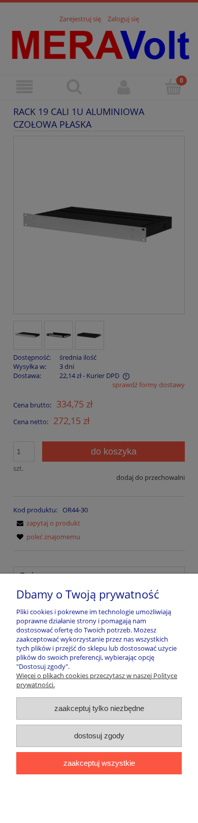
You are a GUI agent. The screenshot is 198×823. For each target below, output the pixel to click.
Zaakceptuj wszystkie (99, 763)
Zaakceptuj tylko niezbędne (99, 708)
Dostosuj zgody (99, 735)
